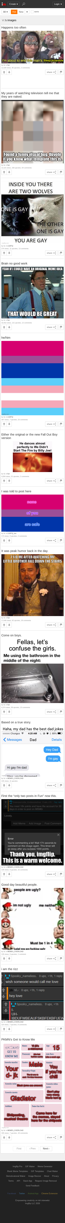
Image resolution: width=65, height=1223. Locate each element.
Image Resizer (34, 1176)
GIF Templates (37, 1171)
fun (8, 65)
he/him (5, 337)
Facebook (11, 1193)
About (46, 1176)
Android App (33, 1193)
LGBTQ (10, 246)
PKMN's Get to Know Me (18, 1039)
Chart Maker (52, 1171)
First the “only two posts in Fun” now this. (29, 796)
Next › (46, 1148)
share (49, 72)
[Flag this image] (61, 72)
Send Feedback (32, 1186)
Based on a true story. (16, 722)
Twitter (22, 1193)
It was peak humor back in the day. (24, 551)
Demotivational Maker (15, 1176)
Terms (11, 1181)
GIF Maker (30, 1166)
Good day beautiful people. (19, 884)
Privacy (55, 1176)
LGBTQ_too (11, 533)
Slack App (27, 1181)
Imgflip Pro (17, 1166)
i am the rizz (9, 969)
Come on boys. (11, 635)
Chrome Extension (49, 1193)
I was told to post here (16, 491)
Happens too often (13, 27)
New (21, 12)
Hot (14, 12)
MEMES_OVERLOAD (15, 778)
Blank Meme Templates (17, 1171)
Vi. (3, 20)
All (4, 12)
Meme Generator (45, 1166)
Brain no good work (14, 263)
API (18, 1181)
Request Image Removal (46, 1181)
